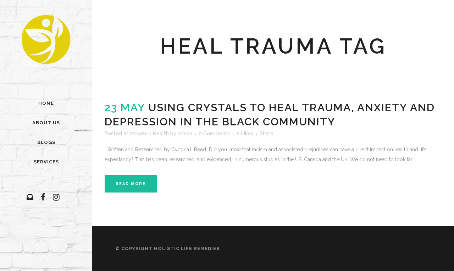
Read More (131, 183)
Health (161, 133)
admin (185, 133)
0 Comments (214, 133)
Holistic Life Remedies (187, 248)
